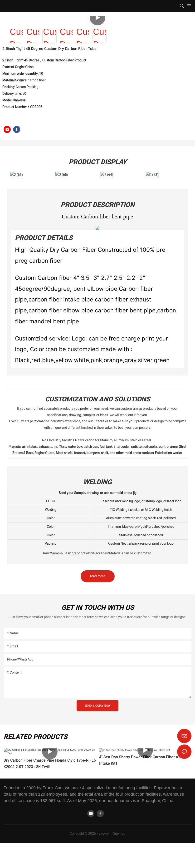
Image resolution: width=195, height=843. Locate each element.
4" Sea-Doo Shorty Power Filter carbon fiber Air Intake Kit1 (140, 760)
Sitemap (119, 833)
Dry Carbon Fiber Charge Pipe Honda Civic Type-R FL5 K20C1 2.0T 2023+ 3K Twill (50, 764)
